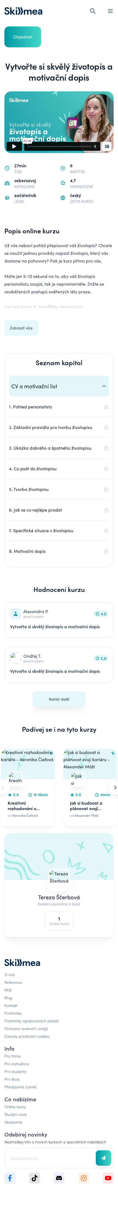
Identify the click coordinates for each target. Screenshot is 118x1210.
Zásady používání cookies (26, 1036)
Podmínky (13, 1013)
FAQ (8, 990)
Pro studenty (15, 1071)
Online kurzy (15, 1106)
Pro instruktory (16, 1063)
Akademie (13, 1122)
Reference (13, 982)
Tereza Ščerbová (59, 897)
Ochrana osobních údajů (26, 1028)
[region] (59, 787)
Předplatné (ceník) (20, 1086)
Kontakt (10, 1005)
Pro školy (12, 1079)
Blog (8, 997)
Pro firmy (12, 1056)
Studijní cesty (15, 1114)
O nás (9, 974)
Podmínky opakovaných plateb (31, 1020)
